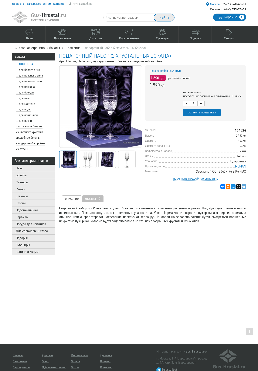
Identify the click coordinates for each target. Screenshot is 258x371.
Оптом (47, 4)
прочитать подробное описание (195, 178)
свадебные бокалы (28, 138)
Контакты (59, 4)
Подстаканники (27, 210)
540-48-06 (234, 4)
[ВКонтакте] (222, 186)
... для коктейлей (27, 115)
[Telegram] (244, 186)
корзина (233, 17)
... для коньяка (25, 87)
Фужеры (22, 182)
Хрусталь (47, 355)
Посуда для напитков (31, 224)
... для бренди (25, 92)
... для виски (24, 121)
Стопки (21, 203)
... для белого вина (28, 70)
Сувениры (23, 245)
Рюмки (20, 189)
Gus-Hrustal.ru (195, 351)
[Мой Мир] (233, 186)
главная (32, 48)
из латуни (22, 149)
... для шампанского (29, 81)
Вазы (19, 168)
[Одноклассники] (228, 186)
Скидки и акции (27, 252)
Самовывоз (20, 361)
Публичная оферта (54, 367)
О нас (45, 361)
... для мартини (25, 104)
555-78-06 (234, 9)
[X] (238, 186)
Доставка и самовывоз (26, 4)
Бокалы (20, 57)
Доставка (106, 355)
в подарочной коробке (30, 143)
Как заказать (79, 355)
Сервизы (22, 217)
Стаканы (22, 196)
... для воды (23, 109)
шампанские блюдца (29, 126)
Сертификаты (21, 367)
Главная (18, 355)
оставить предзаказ (202, 112)
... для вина (24, 64)
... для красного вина (29, 75)
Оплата (75, 361)
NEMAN (240, 166)
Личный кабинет (83, 4)
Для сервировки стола (32, 231)
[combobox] (132, 17)
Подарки (22, 238)
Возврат (105, 361)
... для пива (23, 98)
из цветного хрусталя (29, 132)
